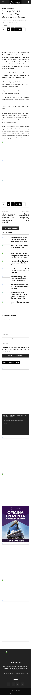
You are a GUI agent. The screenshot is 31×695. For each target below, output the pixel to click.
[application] (15, 424)
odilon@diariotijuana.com (20, 673)
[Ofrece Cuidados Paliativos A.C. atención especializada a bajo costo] (6, 286)
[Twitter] (12, 29)
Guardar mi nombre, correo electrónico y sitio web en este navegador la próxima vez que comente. (15, 349)
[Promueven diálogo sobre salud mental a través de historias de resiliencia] (6, 279)
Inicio (3, 6)
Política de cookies (15, 690)
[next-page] (5, 310)
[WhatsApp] (16, 29)
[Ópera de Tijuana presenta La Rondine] (6, 304)
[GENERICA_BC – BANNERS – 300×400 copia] (14, 474)
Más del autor (7, 232)
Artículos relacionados (10, 228)
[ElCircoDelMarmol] (15, 580)
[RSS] (13, 684)
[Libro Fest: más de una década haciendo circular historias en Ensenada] (6, 271)
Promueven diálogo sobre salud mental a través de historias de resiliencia (18, 278)
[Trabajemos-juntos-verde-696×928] (15, 544)
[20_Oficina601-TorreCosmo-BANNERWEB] (15, 542)
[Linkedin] (20, 29)
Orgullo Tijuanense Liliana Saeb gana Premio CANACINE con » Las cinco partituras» (20, 255)
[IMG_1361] (15, 601)
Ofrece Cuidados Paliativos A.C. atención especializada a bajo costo (20, 286)
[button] (2, 2)
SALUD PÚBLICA (10, 8)
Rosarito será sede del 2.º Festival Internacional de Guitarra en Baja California (19, 239)
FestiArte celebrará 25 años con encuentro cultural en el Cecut (19, 263)
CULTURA (8, 6)
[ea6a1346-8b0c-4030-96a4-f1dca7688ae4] (15, 369)
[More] (24, 29)
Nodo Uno (23, 693)
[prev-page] (3, 310)
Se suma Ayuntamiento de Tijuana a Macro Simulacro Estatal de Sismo (23, 217)
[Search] (28, 2)
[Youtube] (22, 684)
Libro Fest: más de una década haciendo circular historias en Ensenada (20, 271)
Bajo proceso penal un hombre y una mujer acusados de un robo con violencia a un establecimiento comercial (8, 218)
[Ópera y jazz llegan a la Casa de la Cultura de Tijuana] (6, 247)
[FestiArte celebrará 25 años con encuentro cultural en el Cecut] (6, 263)
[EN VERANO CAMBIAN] (15, 438)
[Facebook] (8, 29)
